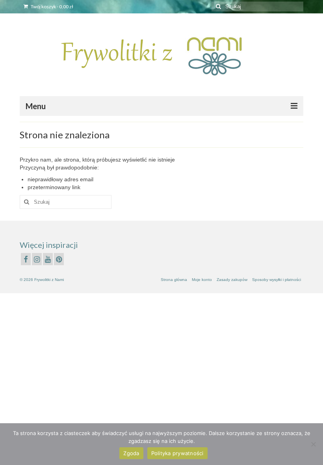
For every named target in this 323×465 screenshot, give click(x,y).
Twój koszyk (51, 6)
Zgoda (131, 453)
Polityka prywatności (177, 453)
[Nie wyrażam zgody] (313, 444)
